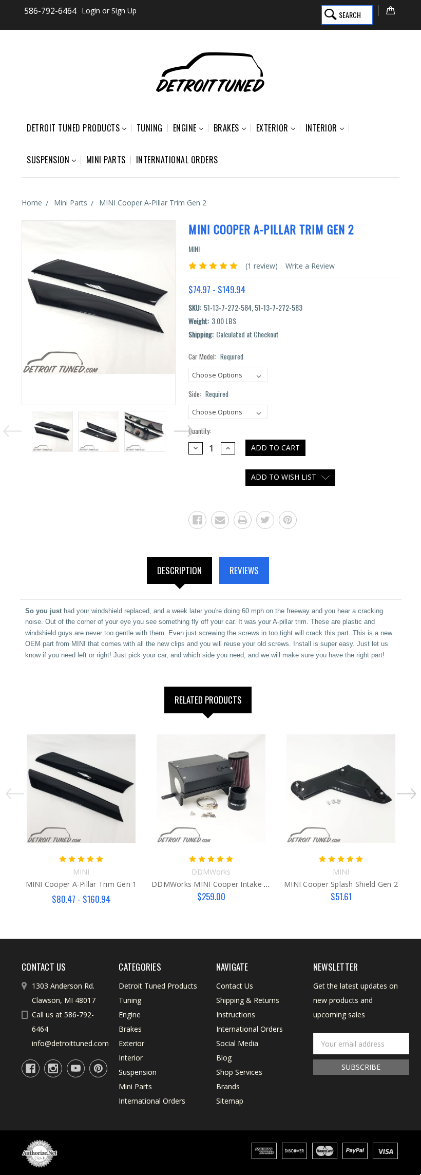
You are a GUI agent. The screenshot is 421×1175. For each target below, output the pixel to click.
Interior (321, 128)
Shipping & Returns (247, 1000)
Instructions (235, 1014)
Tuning (150, 128)
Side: (208, 394)
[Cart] (388, 10)
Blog (224, 1058)
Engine (185, 128)
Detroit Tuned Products (73, 128)
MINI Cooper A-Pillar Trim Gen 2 (152, 202)
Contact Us (234, 986)
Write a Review (310, 266)
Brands (228, 1086)
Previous (15, 429)
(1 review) (261, 266)
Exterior (272, 128)
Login (91, 10)
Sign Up (124, 10)
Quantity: (199, 431)
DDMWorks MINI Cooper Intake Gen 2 (217, 884)
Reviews (244, 570)
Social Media (237, 1043)
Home (32, 202)
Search (350, 14)
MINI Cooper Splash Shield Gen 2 (341, 884)
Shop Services (239, 1072)
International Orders (177, 160)
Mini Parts (106, 160)
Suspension (48, 160)
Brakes (226, 128)
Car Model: (215, 357)
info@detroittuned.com (70, 1043)
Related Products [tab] (208, 699)
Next (181, 429)
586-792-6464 (50, 11)
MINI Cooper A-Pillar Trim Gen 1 (81, 884)
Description (179, 570)
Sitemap (229, 1101)
